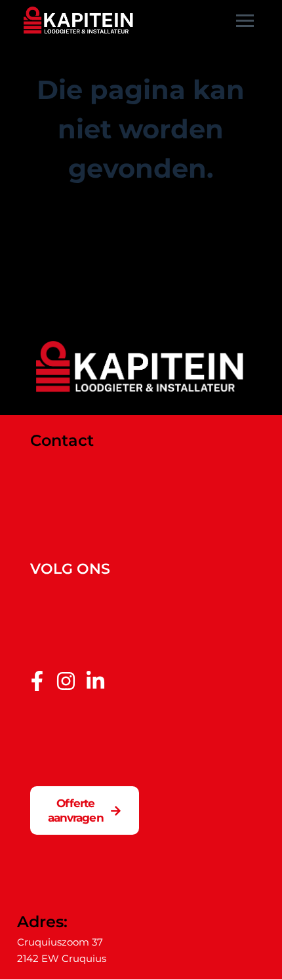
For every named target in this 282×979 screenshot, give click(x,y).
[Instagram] (66, 681)
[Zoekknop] (252, 276)
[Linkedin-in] (95, 681)
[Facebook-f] (37, 681)
